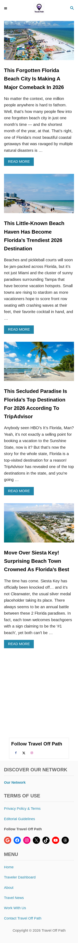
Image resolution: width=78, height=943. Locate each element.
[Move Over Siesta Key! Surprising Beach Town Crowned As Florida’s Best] (39, 524)
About (8, 888)
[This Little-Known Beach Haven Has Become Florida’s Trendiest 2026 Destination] (39, 195)
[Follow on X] (23, 753)
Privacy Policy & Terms (22, 809)
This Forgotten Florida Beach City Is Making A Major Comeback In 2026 (34, 78)
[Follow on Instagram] (31, 753)
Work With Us (15, 908)
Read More (20, 162)
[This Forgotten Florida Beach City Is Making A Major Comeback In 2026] (39, 42)
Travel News (14, 898)
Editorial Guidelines (19, 819)
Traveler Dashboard (20, 877)
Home (9, 867)
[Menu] (6, 8)
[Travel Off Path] (39, 8)
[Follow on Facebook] (15, 753)
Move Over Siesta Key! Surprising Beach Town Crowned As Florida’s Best (36, 561)
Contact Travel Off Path (22, 918)
